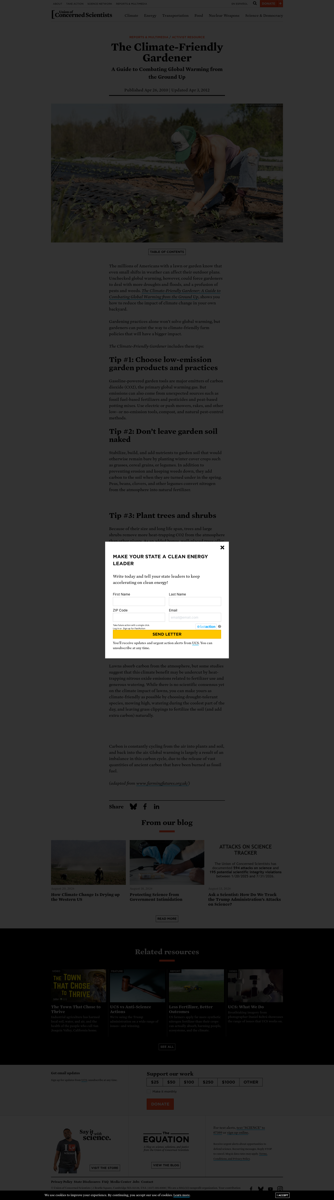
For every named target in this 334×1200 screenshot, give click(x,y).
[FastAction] (206, 626)
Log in (116, 628)
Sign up (126, 628)
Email (173, 610)
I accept (282, 1195)
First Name (121, 594)
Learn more (181, 1195)
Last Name (177, 594)
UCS (195, 643)
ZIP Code (120, 610)
